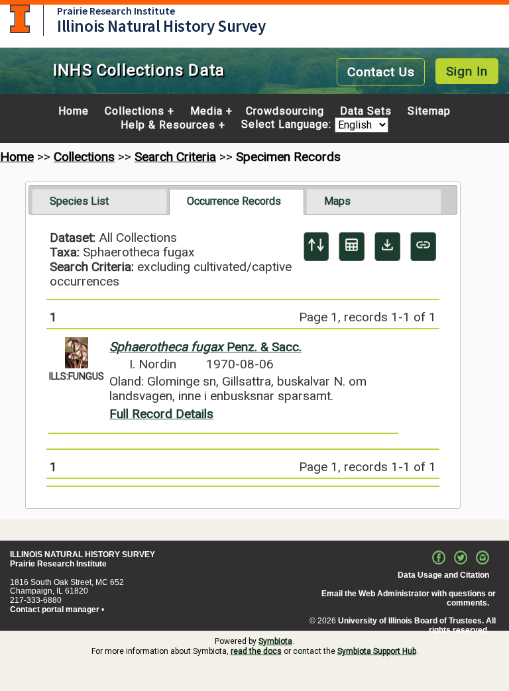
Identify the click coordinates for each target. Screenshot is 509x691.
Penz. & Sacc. (205, 346)
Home (73, 111)
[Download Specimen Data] (387, 246)
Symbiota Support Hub (376, 651)
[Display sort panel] (316, 246)
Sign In (467, 71)
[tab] (99, 201)
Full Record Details (161, 413)
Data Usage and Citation (443, 575)
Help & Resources (168, 125)
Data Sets (366, 111)
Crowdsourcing (285, 111)
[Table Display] (352, 246)
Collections (134, 111)
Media (206, 111)
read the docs (256, 651)
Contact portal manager (54, 609)
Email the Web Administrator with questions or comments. (408, 598)
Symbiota (275, 641)
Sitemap (429, 111)
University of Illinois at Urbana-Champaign (20, 19)
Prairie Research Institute (116, 10)
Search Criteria (175, 156)
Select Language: (288, 125)
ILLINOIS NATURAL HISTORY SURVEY (82, 554)
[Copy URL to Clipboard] (423, 246)
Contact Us (381, 72)
